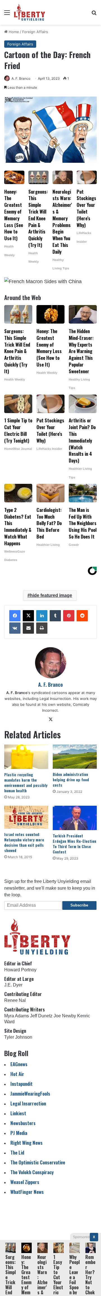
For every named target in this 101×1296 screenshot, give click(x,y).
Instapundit (21, 1083)
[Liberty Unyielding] (29, 12)
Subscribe (79, 905)
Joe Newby (65, 1015)
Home (13, 31)
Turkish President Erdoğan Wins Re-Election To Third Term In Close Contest (74, 844)
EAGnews (18, 1064)
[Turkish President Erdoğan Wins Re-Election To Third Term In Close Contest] (75, 818)
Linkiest (18, 1113)
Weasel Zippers (24, 1181)
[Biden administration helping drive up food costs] (75, 757)
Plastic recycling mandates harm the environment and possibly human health (25, 782)
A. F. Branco (21, 78)
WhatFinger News (27, 1191)
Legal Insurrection (28, 1103)
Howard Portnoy (20, 969)
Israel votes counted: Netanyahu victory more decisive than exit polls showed (24, 842)
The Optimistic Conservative (37, 1162)
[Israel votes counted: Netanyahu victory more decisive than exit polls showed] (26, 817)
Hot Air (17, 1073)
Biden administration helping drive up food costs (71, 779)
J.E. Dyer (13, 985)
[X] (28, 615)
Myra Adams (16, 1015)
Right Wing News (26, 1142)
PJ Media (18, 1132)
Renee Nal (15, 1000)
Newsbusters (23, 1122)
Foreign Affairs (35, 31)
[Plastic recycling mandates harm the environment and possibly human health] (26, 757)
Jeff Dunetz (41, 1015)
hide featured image (51, 595)
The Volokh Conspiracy (32, 1172)
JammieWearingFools (30, 1093)
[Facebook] (14, 615)
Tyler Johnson (18, 1037)
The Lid (17, 1152)
